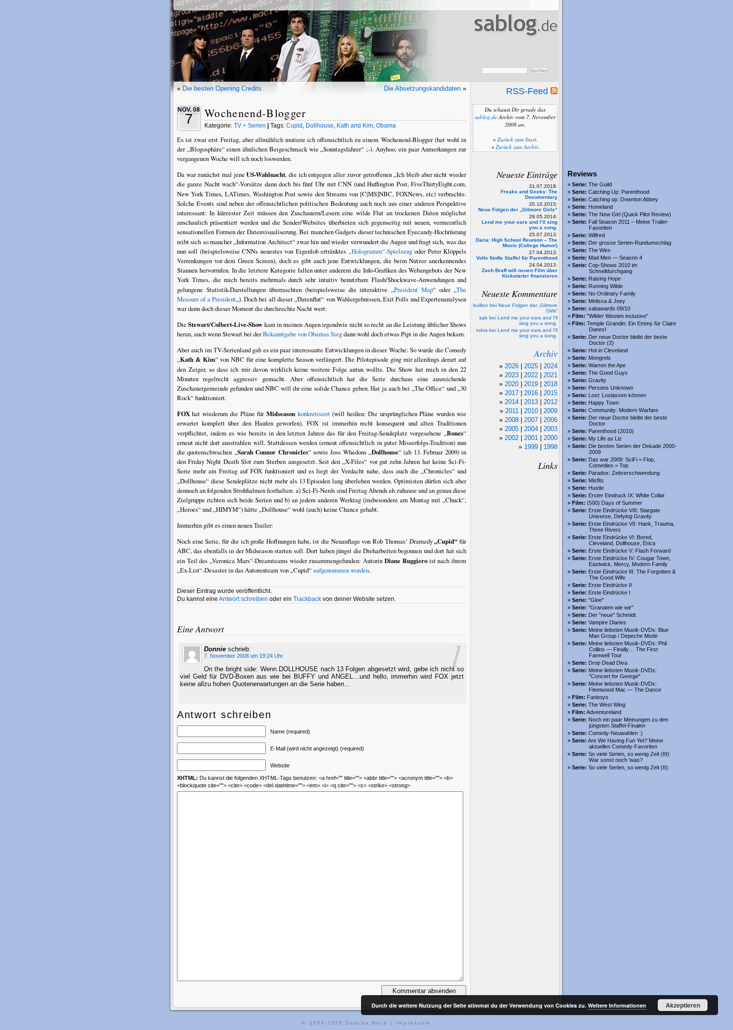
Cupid (294, 126)
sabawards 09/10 (609, 308)
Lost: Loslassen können (617, 395)
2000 (550, 437)
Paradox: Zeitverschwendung (624, 473)
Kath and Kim (355, 126)
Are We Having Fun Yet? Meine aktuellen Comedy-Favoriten (625, 743)
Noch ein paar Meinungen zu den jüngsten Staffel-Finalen (628, 723)
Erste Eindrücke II (610, 585)
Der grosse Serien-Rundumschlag (629, 243)
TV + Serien (250, 126)
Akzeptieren (683, 1005)
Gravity (597, 380)
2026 (512, 366)
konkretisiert (314, 413)
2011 (512, 411)
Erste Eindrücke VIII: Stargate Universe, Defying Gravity (624, 513)
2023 (512, 375)
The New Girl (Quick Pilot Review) (629, 214)
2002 (512, 437)
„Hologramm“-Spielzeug (380, 251)
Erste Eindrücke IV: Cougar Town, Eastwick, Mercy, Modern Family (629, 561)
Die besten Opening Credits (222, 88)
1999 (531, 446)
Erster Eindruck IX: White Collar (626, 495)
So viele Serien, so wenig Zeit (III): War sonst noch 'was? (629, 757)
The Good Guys (608, 373)
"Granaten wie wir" (610, 607)
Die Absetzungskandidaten (422, 88)
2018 (550, 384)
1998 (550, 446)
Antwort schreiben (243, 599)
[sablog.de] (515, 45)
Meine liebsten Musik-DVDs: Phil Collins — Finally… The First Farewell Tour (627, 649)
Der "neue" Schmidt (612, 615)
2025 (531, 366)
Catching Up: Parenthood (618, 192)
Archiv (545, 353)
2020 (512, 384)
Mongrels (599, 358)
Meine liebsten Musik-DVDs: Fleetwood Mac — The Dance (624, 687)
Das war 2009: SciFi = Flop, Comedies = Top (621, 462)
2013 (531, 402)
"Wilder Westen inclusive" (617, 316)
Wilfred (596, 235)
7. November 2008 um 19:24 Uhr (243, 656)
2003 (550, 429)
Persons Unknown (610, 388)
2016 (531, 393)
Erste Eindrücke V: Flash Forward (629, 551)
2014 (512, 402)
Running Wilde (605, 286)
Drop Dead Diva (607, 663)
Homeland (600, 207)
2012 (550, 402)
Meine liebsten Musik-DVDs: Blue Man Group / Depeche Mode (628, 633)
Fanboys (597, 697)
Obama (386, 126)
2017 (512, 393)
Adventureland (603, 712)
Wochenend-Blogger (255, 113)
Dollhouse (320, 126)
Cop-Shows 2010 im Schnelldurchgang (612, 268)
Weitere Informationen (617, 1005)
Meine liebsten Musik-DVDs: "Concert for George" (622, 673)
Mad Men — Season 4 (615, 258)
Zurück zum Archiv (517, 146)
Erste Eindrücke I (609, 592)
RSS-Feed (528, 91)
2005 (512, 429)
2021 (550, 375)
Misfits (596, 480)
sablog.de (486, 117)
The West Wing (606, 705)
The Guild (600, 184)
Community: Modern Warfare (623, 410)
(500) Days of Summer (614, 503)
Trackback (307, 599)
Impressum (413, 1023)
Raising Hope (604, 279)
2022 (531, 375)
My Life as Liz (605, 438)
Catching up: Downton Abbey (623, 199)
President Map (413, 289)
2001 (531, 437)
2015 (550, 393)
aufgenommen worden (341, 570)
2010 (531, 411)
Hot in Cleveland (608, 350)
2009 (550, 411)
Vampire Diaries (607, 622)
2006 (550, 420)
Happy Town (603, 403)
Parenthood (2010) (611, 431)
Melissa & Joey (606, 301)
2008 (512, 420)
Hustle (596, 488)
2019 (531, 384)
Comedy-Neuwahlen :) (615, 733)
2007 (531, 420)
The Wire (599, 250)
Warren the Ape (607, 365)
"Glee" (596, 600)
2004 (531, 429)
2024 (550, 366)
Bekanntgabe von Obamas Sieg (302, 333)
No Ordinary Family (612, 293)
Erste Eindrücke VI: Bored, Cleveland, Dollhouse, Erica (621, 540)
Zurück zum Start (516, 139)
